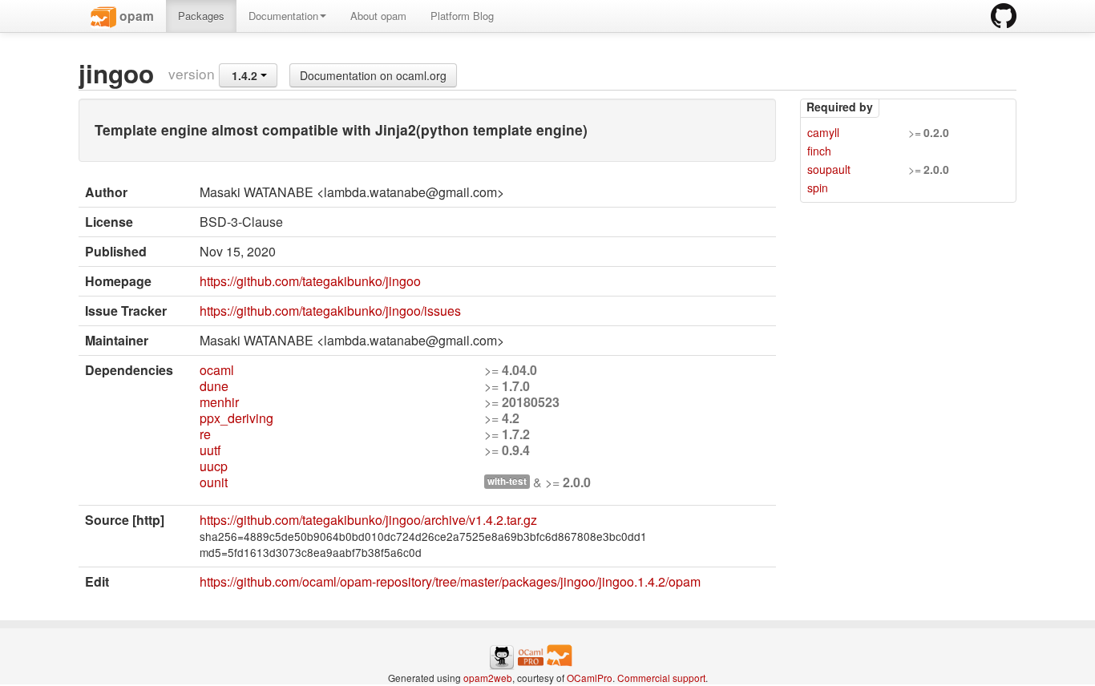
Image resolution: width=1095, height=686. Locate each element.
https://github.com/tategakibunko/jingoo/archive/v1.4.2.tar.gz (368, 519)
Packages (201, 15)
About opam (378, 15)
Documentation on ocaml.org (373, 75)
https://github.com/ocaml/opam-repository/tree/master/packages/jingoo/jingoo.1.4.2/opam (450, 581)
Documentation (283, 15)
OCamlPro (589, 677)
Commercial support (661, 677)
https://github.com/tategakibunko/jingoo (310, 281)
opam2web (487, 677)
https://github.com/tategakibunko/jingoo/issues (330, 310)
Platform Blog (462, 15)
